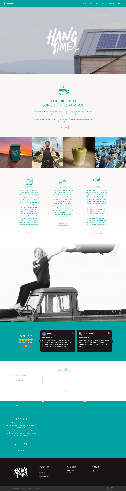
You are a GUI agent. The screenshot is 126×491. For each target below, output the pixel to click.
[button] (112, 341)
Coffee (91, 4)
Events (104, 4)
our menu (63, 224)
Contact (120, 4)
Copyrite (38, 488)
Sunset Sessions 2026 (20, 381)
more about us (96, 234)
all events (63, 391)
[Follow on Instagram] (93, 470)
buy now (21, 451)
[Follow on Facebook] (97, 470)
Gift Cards (111, 4)
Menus (97, 4)
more (29, 232)
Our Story (63, 127)
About (84, 4)
